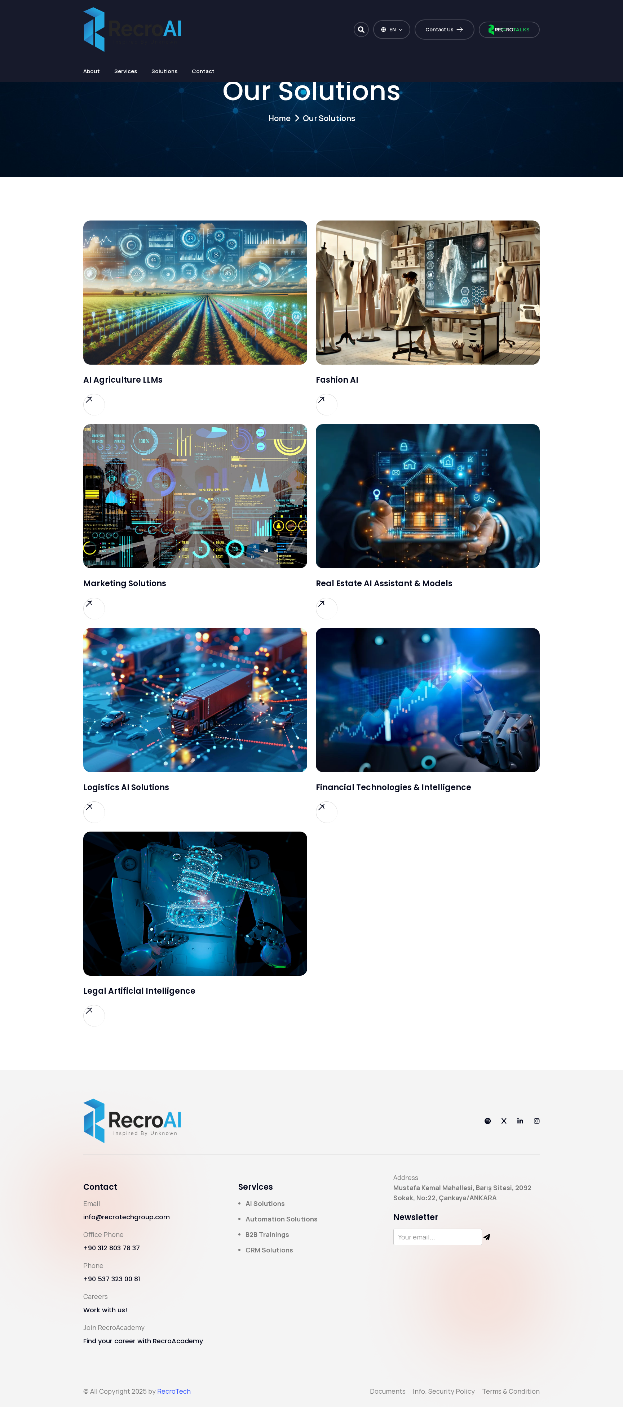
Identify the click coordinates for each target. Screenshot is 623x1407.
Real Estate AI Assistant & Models (384, 583)
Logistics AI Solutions (126, 787)
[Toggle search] (361, 29)
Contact (203, 71)
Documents (388, 1391)
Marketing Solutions (124, 583)
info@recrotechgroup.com (126, 1216)
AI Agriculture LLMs (123, 380)
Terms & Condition (511, 1391)
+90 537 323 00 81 (111, 1278)
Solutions (164, 71)
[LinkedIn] (520, 1121)
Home (279, 118)
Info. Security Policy (444, 1391)
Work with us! (105, 1309)
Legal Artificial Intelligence (139, 991)
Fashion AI (337, 380)
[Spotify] (488, 1121)
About (91, 71)
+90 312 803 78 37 (111, 1247)
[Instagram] (537, 1121)
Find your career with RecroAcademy (143, 1340)
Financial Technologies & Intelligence (393, 787)
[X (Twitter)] (504, 1121)
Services (125, 71)
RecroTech (174, 1391)
